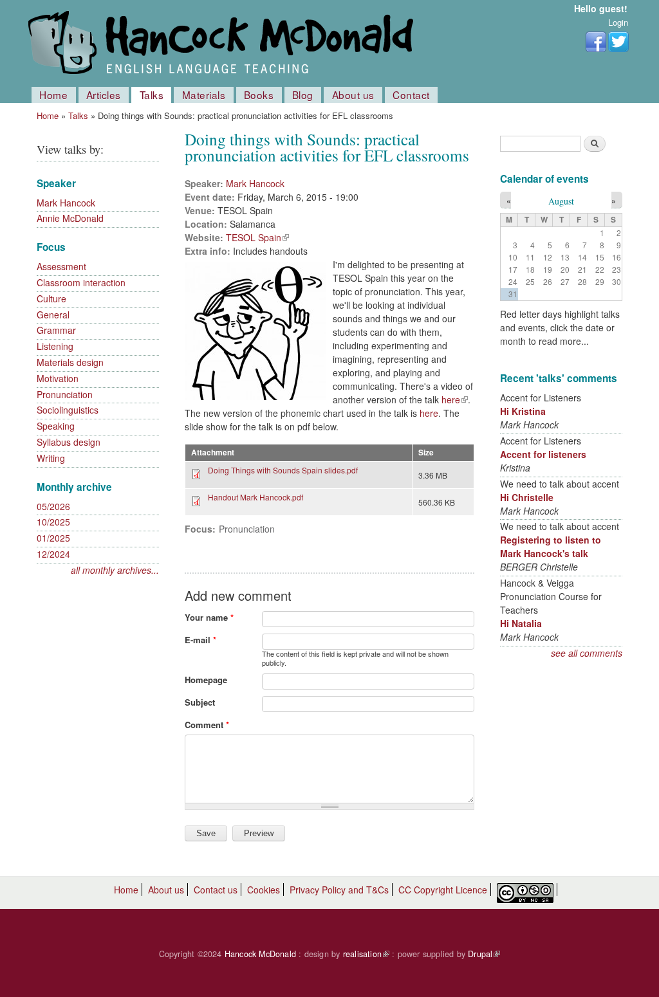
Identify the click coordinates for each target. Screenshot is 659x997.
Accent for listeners (543, 454)
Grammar (56, 330)
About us (353, 94)
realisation (366, 954)
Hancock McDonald (260, 954)
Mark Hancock (66, 202)
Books (259, 94)
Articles (103, 94)
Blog (302, 94)
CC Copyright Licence (442, 889)
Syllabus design (68, 441)
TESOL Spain (257, 237)
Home (53, 94)
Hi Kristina (523, 411)
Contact (411, 94)
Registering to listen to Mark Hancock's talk (550, 546)
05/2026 (53, 506)
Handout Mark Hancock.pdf (255, 496)
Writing (51, 458)
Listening (55, 346)
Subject (200, 702)
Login (618, 22)
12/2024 (53, 553)
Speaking (56, 425)
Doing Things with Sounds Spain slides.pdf (283, 469)
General (53, 314)
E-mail (200, 640)
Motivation (58, 378)
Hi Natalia (521, 623)
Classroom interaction (81, 282)
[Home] (223, 43)
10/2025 (53, 521)
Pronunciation (65, 394)
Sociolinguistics (67, 409)
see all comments (586, 652)
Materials (204, 94)
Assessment (61, 266)
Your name (209, 617)
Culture (51, 298)
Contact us (215, 889)
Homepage (206, 679)
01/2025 (53, 537)
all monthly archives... (115, 569)
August (561, 201)
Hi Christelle (526, 497)
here (454, 399)
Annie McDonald (70, 218)
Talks (152, 94)
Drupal (484, 954)
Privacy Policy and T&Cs (339, 889)
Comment (207, 724)
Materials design (70, 362)
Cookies (263, 889)
